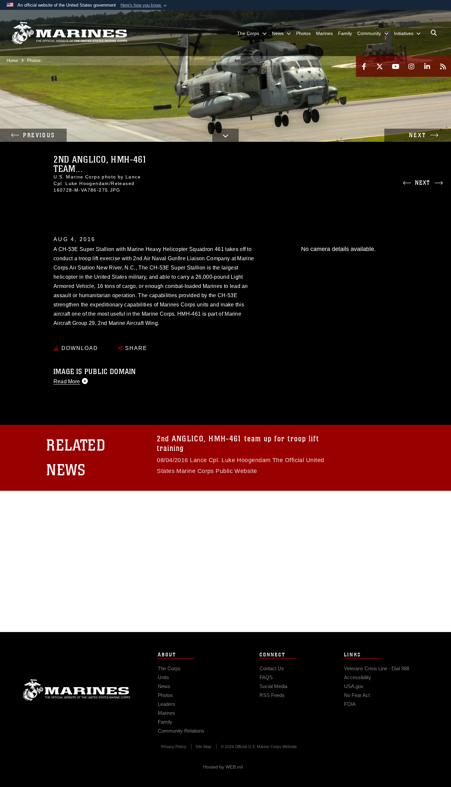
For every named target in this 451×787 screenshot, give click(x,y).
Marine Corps (76, 690)
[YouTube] (395, 66)
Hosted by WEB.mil (223, 767)
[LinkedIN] (427, 66)
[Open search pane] (433, 33)
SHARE (135, 348)
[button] (144, 5)
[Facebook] (364, 66)
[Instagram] (411, 66)
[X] (380, 66)
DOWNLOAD (78, 348)
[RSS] (443, 66)
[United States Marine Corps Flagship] (69, 33)
